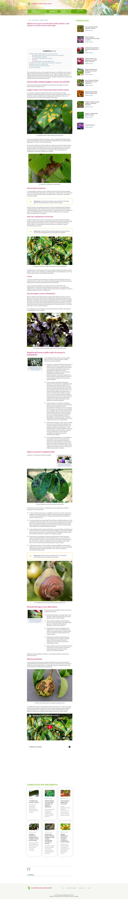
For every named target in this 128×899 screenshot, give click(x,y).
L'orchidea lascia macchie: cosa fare (34, 801)
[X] (69, 747)
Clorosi (35, 59)
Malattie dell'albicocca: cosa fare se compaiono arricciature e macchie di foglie (65, 838)
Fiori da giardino (64, 11)
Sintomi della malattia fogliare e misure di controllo (43, 53)
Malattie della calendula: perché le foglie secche (91, 92)
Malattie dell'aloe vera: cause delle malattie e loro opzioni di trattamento (49, 803)
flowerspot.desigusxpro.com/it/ (41, 3)
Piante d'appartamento (36, 11)
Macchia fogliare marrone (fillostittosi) (44, 61)
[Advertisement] (64, 37)
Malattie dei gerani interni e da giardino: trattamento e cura (92, 49)
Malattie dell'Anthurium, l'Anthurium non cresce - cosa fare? (91, 71)
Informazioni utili (80, 11)
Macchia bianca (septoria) (40, 56)
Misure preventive (35, 67)
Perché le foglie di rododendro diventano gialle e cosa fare (92, 38)
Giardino (52, 11)
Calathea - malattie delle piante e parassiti (91, 114)
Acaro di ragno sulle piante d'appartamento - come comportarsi (92, 82)
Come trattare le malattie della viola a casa (65, 802)
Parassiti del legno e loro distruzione (40, 65)
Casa (29, 20)
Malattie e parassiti (44, 20)
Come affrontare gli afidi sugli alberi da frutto (91, 27)
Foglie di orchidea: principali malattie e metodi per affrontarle (92, 103)
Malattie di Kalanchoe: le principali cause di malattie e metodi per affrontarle (33, 837)
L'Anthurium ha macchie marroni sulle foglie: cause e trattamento (64, 465)
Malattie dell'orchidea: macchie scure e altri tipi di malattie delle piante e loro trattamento (35, 620)
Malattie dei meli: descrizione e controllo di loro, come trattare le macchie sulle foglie (35, 368)
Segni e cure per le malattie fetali (39, 64)
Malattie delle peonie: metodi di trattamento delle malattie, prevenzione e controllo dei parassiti (49, 839)
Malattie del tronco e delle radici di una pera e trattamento (45, 62)
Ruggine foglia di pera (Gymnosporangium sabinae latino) (49, 55)
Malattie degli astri (90, 125)
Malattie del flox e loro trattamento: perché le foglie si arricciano (91, 60)
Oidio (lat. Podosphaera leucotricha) (43, 58)
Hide (54, 51)
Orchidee (31, 798)
